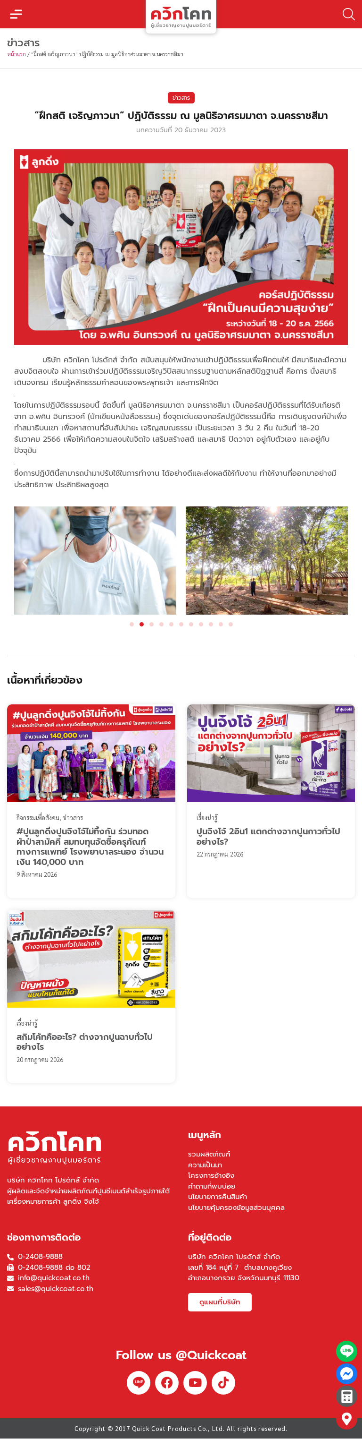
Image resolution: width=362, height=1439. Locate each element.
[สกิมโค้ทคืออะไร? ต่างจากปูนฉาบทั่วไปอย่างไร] (91, 959)
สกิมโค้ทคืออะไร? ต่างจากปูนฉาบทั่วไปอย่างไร (84, 1042)
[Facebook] (167, 1383)
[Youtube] (195, 1383)
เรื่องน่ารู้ (207, 818)
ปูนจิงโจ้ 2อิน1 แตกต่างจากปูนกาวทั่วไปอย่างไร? (268, 836)
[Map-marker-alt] (346, 1419)
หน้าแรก (16, 54)
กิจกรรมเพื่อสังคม (37, 818)
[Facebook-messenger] (346, 1374)
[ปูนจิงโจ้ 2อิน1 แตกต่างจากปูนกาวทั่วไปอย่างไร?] (271, 753)
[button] (16, 14)
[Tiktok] (223, 1383)
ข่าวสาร (181, 98)
